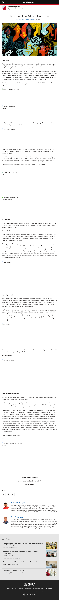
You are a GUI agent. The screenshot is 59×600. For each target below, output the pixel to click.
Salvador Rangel (29, 19)
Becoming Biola (14, 7)
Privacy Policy (36, 588)
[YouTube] (31, 594)
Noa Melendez (20, 19)
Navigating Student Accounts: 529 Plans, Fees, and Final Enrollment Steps (23, 544)
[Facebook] (24, 594)
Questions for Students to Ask (13, 570)
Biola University (11, 2)
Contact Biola (10, 588)
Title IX (42, 588)
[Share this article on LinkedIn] (13, 494)
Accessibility (49, 588)
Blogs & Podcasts (28, 2)
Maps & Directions (19, 588)
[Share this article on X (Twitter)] (4, 494)
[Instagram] (35, 594)
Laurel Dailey (6, 573)
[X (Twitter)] (28, 594)
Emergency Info (28, 588)
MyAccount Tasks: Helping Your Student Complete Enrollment (20, 552)
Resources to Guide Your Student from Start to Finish (21, 562)
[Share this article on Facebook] (8, 494)
